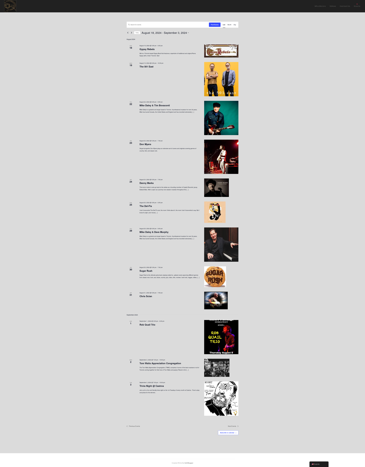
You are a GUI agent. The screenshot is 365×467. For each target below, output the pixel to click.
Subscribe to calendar (227, 433)
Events (357, 6)
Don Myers (145, 144)
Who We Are (320, 6)
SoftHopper (189, 463)
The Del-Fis (146, 206)
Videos (333, 6)
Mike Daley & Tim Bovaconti (155, 105)
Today (137, 32)
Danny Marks (147, 183)
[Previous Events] (128, 33)
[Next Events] (131, 33)
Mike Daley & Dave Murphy (154, 232)
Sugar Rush (146, 270)
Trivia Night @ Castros (152, 385)
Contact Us (345, 6)
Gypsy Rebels (147, 49)
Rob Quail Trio (147, 324)
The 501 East (146, 66)
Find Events (215, 25)
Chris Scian (146, 296)
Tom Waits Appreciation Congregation (160, 363)
